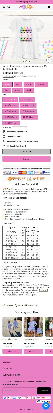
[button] (4, 6)
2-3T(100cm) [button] (10, 105)
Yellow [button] (17, 90)
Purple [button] (28, 84)
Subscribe (44, 390)
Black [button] (29, 90)
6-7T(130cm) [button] (29, 111)
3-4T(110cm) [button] (28, 105)
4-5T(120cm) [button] (11, 111)
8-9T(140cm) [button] (11, 117)
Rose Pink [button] (42, 84)
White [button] (7, 84)
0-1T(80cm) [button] (10, 99)
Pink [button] (18, 84)
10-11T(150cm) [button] (29, 117)
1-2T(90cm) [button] (27, 99)
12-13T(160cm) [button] (11, 123)
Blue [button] (7, 90)
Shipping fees (8, 76)
